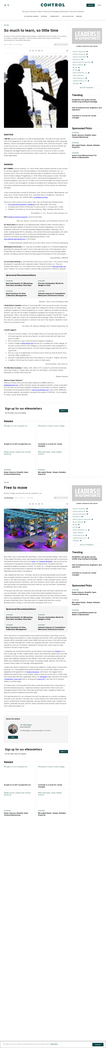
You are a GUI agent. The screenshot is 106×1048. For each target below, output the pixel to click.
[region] (53, 1044)
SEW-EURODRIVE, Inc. (80, 73)
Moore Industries (78, 65)
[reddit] (39, 51)
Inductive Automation (79, 57)
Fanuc (33, 561)
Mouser (75, 67)
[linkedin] (33, 51)
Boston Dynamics (33, 672)
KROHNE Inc (77, 59)
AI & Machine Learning (31, 16)
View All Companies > (87, 87)
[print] (67, 51)
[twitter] (36, 51)
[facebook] (30, 51)
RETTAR (75, 70)
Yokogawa (76, 83)
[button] (5, 5)
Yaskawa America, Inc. (80, 81)
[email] (42, 51)
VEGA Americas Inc (79, 78)
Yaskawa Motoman (45, 561)
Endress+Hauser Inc (79, 54)
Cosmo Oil (40, 679)
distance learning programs (18, 217)
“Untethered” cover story (13, 679)
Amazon (58, 651)
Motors (6, 25)
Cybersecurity (55, 16)
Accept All (98, 1044)
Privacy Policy (54, 1044)
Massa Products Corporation (82, 62)
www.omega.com (27, 343)
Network (44, 16)
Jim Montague (8, 498)
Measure (79, 16)
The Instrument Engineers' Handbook (21, 204)
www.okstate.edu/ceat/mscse (14, 239)
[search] (8, 5)
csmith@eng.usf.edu (40, 197)
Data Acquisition (68, 16)
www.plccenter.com (59, 266)
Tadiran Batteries (78, 75)
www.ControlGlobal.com (40, 390)
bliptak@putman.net (11, 385)
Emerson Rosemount (79, 51)
